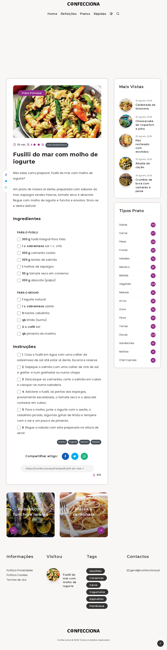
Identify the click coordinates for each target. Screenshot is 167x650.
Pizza (122, 318)
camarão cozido (38, 253)
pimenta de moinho (39, 334)
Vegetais (125, 284)
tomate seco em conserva (45, 273)
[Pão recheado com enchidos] (125, 140)
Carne (123, 233)
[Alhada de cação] (125, 163)
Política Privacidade (20, 570)
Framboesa (97, 606)
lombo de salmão (39, 260)
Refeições (69, 14)
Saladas (124, 258)
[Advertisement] (83, 44)
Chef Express (128, 360)
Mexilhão (96, 571)
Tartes (123, 326)
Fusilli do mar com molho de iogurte (69, 580)
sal (31, 327)
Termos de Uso (16, 580)
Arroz (123, 301)
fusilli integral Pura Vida (44, 239)
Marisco (124, 267)
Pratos (85, 14)
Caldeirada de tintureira (146, 106)
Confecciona (64, 640)
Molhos (124, 351)
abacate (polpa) (39, 280)
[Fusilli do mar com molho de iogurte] (53, 574)
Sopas (123, 225)
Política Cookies (17, 575)
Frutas (123, 250)
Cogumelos (97, 592)
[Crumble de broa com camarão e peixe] (125, 179)
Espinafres (96, 599)
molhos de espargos (38, 267)
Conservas (97, 578)
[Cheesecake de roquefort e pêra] (125, 121)
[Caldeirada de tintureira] (125, 104)
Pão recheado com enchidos (143, 146)
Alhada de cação (143, 165)
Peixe (122, 241)
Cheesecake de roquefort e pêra (145, 125)
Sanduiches (126, 343)
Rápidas (100, 14)
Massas (124, 292)
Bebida (123, 275)
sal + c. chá (42, 246)
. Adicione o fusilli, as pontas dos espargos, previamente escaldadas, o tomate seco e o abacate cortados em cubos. (56, 397)
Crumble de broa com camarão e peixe (144, 185)
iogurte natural (34, 299)
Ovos (122, 309)
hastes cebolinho (36, 313)
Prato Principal (32, 93)
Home (52, 14)
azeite (38, 306)
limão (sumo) (34, 320)
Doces (123, 335)
